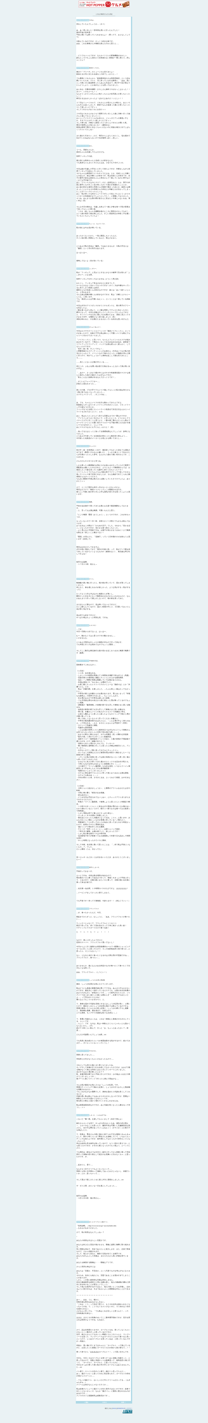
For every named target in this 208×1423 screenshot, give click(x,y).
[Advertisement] (104, 1417)
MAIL (114, 1408)
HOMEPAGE (121, 1408)
